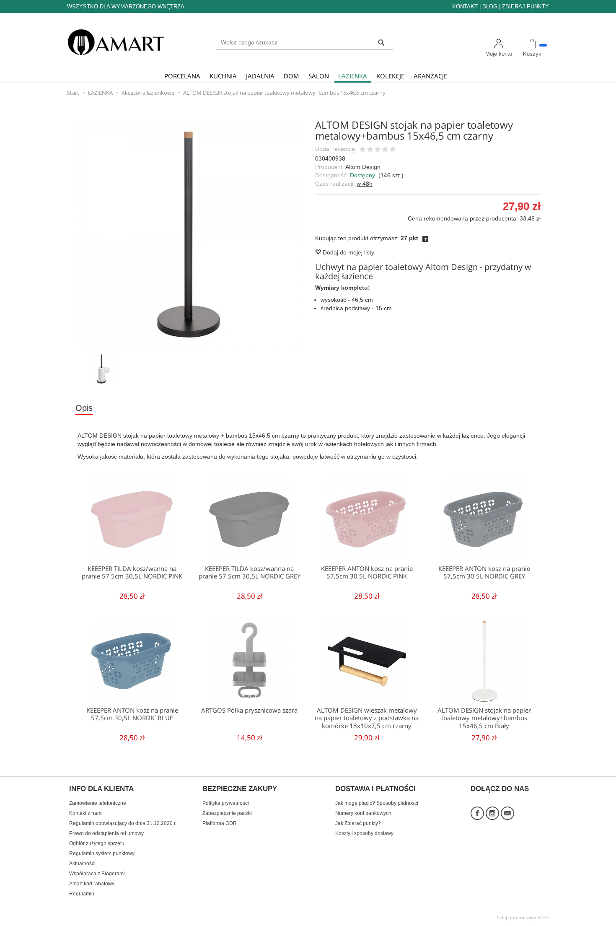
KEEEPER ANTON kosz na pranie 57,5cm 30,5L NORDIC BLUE (132, 714)
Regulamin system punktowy (102, 853)
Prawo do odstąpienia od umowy (106, 833)
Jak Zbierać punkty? (358, 823)
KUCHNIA (223, 76)
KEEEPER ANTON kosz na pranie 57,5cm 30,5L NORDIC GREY (484, 572)
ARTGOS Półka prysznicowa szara (249, 710)
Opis (84, 407)
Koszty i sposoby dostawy (364, 833)
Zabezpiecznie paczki (227, 813)
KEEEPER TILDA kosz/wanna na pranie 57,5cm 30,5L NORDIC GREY (249, 572)
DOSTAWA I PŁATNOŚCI (375, 789)
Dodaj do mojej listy (347, 252)
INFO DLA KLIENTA (101, 789)
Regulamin (81, 894)
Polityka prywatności (225, 803)
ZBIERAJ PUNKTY (525, 6)
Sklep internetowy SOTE (523, 917)
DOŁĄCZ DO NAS (500, 789)
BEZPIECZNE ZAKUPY (239, 789)
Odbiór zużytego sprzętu (96, 843)
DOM (291, 76)
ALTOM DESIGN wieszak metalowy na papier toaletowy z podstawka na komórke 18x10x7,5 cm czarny (367, 718)
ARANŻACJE (430, 76)
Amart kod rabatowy (91, 884)
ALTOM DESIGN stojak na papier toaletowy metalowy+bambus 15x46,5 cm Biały (484, 718)
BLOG (489, 6)
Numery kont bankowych (363, 813)
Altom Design (362, 166)
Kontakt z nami (86, 813)
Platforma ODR (219, 823)
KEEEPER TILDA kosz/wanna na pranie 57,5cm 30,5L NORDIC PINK (132, 572)
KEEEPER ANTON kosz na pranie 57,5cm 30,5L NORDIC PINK (367, 572)
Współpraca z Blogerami (97, 874)
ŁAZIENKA (352, 76)
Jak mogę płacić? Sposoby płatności (376, 803)
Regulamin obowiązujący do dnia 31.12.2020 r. (122, 823)
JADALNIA (260, 76)
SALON (318, 76)
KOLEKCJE (390, 76)
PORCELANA (182, 76)
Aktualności (82, 863)
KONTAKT (465, 6)
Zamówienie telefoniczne (97, 803)
